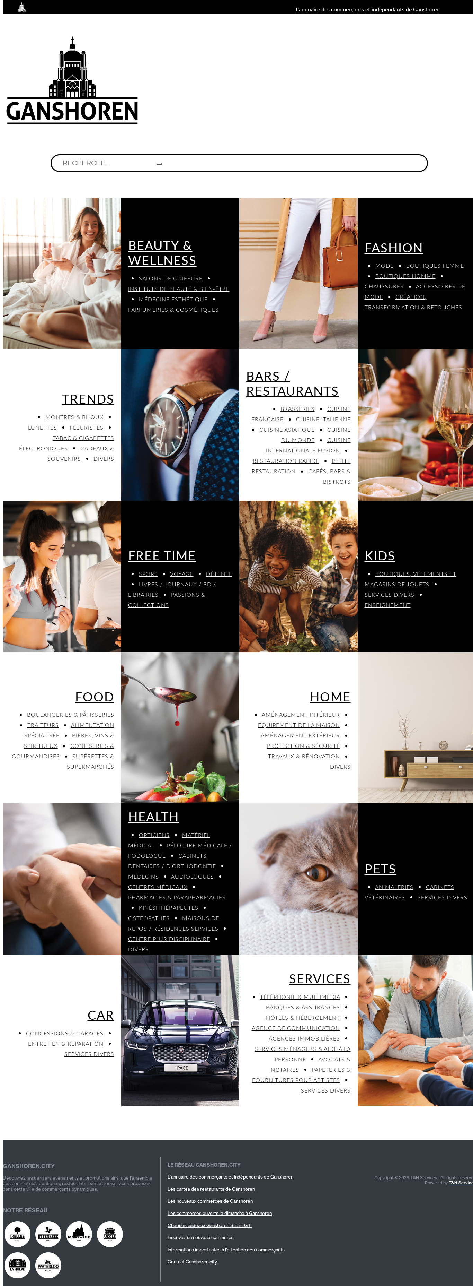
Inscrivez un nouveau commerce (201, 1237)
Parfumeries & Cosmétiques (173, 310)
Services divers (389, 595)
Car (101, 1016)
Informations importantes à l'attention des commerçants (226, 1249)
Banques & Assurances (304, 1007)
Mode (384, 266)
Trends (88, 400)
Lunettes (42, 428)
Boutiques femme (435, 266)
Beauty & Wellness (162, 253)
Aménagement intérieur (301, 715)
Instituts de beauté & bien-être (179, 289)
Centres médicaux (158, 887)
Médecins (143, 877)
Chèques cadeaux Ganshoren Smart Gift (210, 1225)
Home (330, 697)
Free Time (162, 556)
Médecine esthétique (173, 299)
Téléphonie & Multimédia (300, 997)
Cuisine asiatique (287, 430)
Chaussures (384, 287)
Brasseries (297, 409)
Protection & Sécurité (303, 746)
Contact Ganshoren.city (192, 1262)
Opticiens (154, 835)
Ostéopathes (149, 918)
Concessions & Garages (65, 1033)
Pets (380, 869)
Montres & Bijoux (74, 417)
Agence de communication (296, 1028)
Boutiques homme (405, 276)
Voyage (182, 574)
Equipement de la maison (299, 725)
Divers (103, 459)
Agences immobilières (304, 1039)
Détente (219, 574)
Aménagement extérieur (300, 736)
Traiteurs (43, 725)
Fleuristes (87, 428)
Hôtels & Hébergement (303, 1018)
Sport (148, 574)
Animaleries (394, 887)
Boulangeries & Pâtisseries (70, 715)
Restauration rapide (286, 461)
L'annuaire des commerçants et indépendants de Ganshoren (368, 9)
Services (320, 979)
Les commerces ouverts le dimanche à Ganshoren (220, 1213)
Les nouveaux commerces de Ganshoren (210, 1201)
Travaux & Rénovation (304, 756)
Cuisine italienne (323, 419)
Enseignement (388, 605)
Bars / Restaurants (292, 384)
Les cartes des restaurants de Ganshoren (211, 1189)
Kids (380, 556)
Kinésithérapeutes (168, 908)
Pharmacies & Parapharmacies (177, 897)
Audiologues (192, 877)
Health (153, 817)
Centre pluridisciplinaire (169, 939)
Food (94, 697)
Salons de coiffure (171, 279)
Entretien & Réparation (66, 1044)
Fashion (394, 248)
